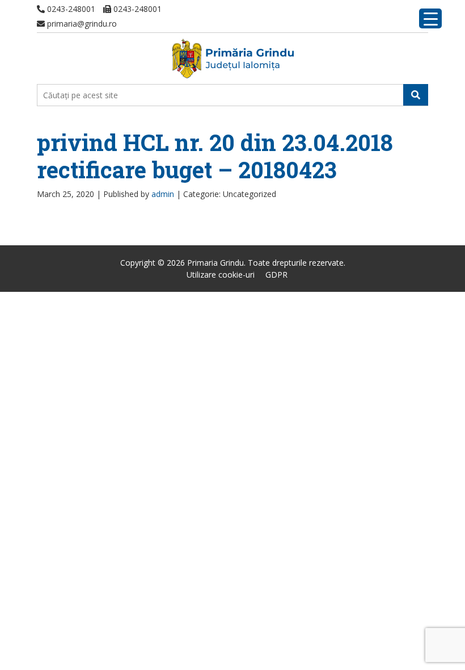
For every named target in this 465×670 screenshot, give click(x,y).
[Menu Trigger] (430, 18)
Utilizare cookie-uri (221, 274)
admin (162, 194)
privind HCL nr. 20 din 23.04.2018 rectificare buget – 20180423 (215, 156)
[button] (415, 95)
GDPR (276, 274)
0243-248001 (70, 8)
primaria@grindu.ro (81, 23)
